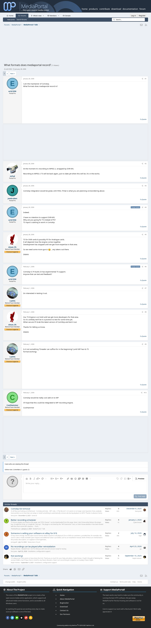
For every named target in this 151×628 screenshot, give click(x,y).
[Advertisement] (75, 45)
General (34, 516)
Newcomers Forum (34, 542)
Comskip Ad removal (20, 508)
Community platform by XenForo (75, 625)
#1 (146, 79)
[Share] (142, 78)
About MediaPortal (67, 599)
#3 (146, 186)
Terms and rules (125, 582)
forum (142, 8)
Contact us (114, 582)
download (116, 8)
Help (134, 582)
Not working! (17, 555)
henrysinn (14, 516)
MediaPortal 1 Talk (39, 529)
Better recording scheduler (23, 520)
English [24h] (21, 582)
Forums (23, 16)
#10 (145, 393)
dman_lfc (12, 247)
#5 (146, 235)
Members (53, 16)
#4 (146, 207)
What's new (37, 16)
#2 (146, 164)
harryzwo (14, 551)
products (93, 8)
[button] (43, 15)
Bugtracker (64, 603)
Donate (67, 16)
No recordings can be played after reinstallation (33, 546)
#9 (146, 344)
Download (64, 607)
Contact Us (64, 610)
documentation (130, 8)
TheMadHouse (16, 529)
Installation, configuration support (39, 551)
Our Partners (65, 614)
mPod (12, 176)
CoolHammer (12, 405)
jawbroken (12, 198)
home (85, 8)
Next (12, 73)
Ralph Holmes (15, 563)
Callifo (12, 301)
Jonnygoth (14, 542)
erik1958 (9, 69)
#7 (146, 288)
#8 (146, 312)
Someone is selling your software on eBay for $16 (34, 533)
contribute (104, 8)
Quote (144, 119)
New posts (11, 19)
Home (11, 16)
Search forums (22, 19)
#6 (146, 267)
